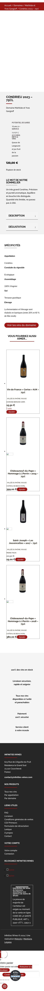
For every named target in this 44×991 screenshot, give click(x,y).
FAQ (6, 813)
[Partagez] (3, 979)
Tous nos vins (10, 792)
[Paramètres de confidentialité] (4, 986)
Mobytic (18, 939)
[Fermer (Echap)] (1, 979)
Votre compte (10, 850)
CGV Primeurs (10, 823)
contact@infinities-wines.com (18, 777)
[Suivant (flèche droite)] (3, 983)
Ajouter (12, 412)
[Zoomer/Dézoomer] (8, 979)
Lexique (8, 829)
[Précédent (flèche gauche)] (1, 983)
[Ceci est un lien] (17, 50)
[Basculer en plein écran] (6, 979)
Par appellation (11, 795)
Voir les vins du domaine (21, 325)
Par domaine (10, 798)
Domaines (18, 5)
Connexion (9, 854)
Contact (8, 836)
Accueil (7, 5)
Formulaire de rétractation (16, 826)
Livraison (8, 816)
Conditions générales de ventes (18, 819)
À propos (8, 833)
